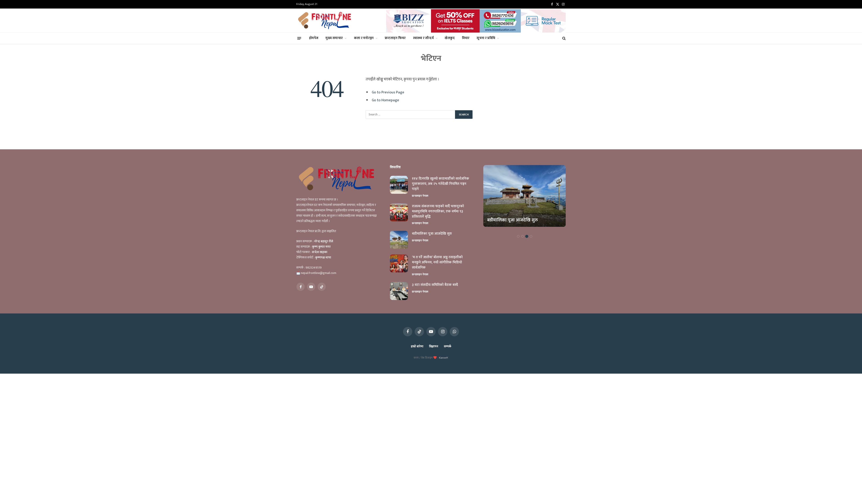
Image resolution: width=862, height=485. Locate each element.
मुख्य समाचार (334, 38)
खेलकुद (450, 38)
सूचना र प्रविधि (486, 38)
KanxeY (443, 357)
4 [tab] (531, 236)
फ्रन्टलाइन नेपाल (420, 196)
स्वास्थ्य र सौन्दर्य (423, 38)
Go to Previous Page (388, 92)
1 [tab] (518, 236)
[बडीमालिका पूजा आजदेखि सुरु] (399, 240)
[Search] (563, 38)
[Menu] (299, 38)
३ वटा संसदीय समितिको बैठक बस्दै (435, 285)
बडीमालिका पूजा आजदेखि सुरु (432, 233)
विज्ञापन (433, 346)
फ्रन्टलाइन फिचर (395, 38)
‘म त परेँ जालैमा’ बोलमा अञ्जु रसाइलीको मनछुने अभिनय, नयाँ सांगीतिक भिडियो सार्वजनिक (437, 262)
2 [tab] (522, 236)
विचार (466, 38)
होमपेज (313, 38)
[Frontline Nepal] (325, 20)
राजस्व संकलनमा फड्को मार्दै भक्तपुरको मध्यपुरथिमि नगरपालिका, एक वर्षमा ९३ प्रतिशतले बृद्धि (438, 211)
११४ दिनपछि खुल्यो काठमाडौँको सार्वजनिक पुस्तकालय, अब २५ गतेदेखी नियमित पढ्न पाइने (440, 184)
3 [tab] (527, 236)
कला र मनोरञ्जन (364, 38)
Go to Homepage (385, 100)
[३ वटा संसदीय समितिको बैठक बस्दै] (399, 291)
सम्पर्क (447, 346)
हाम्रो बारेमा (417, 346)
